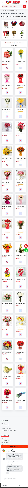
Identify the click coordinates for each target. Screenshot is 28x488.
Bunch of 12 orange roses (7, 61)
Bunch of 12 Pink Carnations (7, 134)
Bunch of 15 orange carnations (21, 231)
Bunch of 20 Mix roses (7, 401)
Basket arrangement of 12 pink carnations (7, 304)
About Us (4, 438)
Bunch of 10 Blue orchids (21, 401)
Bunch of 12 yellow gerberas (7, 158)
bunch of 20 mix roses (21, 376)
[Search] (24, 6)
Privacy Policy (5, 443)
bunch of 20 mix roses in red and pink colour (7, 328)
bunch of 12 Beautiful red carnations (7, 231)
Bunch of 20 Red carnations (21, 352)
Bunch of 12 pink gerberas (21, 182)
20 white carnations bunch (21, 304)
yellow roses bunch (21, 61)
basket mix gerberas (7, 352)
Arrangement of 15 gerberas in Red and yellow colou (7, 279)
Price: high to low (19, 42)
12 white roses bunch (7, 110)
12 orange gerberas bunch (21, 158)
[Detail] (7, 68)
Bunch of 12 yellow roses (21, 110)
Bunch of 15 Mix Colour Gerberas (7, 182)
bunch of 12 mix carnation (7, 207)
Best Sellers (14, 45)
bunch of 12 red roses (21, 85)
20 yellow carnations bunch (7, 376)
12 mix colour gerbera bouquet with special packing (7, 255)
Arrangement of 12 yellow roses (21, 255)
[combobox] (14, 6)
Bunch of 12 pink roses (7, 85)
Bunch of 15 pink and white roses (21, 207)
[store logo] (15, 2)
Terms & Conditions (7, 440)
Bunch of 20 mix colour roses (21, 328)
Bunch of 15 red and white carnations (21, 279)
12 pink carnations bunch (21, 134)
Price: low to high (9, 42)
